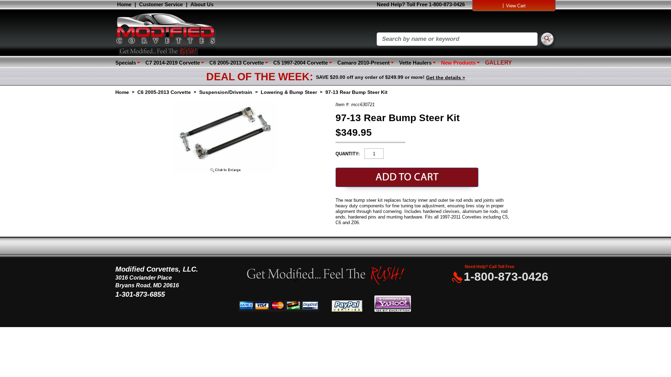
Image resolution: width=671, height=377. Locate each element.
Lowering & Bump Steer (289, 92)
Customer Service (161, 4)
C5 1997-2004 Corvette (300, 63)
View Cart (516, 5)
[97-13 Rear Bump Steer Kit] (225, 172)
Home (124, 4)
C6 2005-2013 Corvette (236, 63)
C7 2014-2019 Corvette (172, 63)
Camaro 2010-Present (363, 63)
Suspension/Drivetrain (225, 92)
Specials (125, 63)
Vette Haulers (415, 63)
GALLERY (498, 63)
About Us (202, 4)
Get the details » (445, 77)
